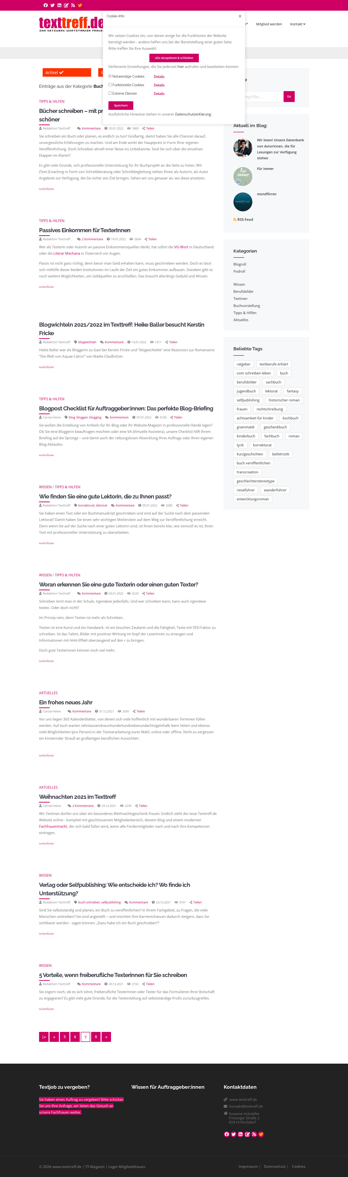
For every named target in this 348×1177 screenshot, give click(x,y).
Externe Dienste (124, 93)
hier (181, 66)
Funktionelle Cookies (128, 85)
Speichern (121, 105)
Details (159, 77)
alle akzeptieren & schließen (174, 58)
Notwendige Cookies (128, 76)
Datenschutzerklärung (193, 114)
